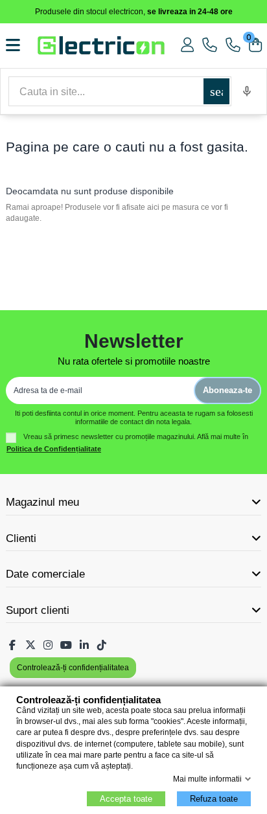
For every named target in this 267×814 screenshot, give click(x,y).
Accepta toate (126, 799)
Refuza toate (214, 799)
